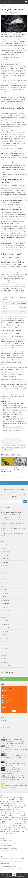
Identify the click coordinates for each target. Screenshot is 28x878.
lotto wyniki (8, 817)
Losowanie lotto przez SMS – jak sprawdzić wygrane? (12, 861)
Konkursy (4, 720)
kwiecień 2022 (5, 593)
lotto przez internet (5, 445)
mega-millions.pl (8, 12)
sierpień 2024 (5, 558)
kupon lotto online (7, 807)
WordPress (10, 876)
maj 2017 (4, 641)
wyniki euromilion (14, 825)
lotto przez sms (13, 445)
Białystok (19, 797)
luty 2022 (4, 596)
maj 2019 (4, 634)
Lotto (2, 5)
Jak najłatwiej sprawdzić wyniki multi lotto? (10, 868)
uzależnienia (23, 447)
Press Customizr (20, 876)
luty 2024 (4, 565)
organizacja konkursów (9, 821)
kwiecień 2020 (5, 631)
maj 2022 (4, 589)
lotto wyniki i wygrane (21, 445)
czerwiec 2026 (5, 548)
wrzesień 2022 (5, 586)
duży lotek (6, 438)
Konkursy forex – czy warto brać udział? (12, 410)
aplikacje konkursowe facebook (8, 797)
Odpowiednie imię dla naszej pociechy (13, 739)
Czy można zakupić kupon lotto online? (14, 776)
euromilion (9, 801)
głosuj (14, 711)
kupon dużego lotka (19, 441)
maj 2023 (4, 579)
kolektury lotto (11, 441)
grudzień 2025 (5, 551)
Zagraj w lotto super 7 (5, 863)
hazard (19, 438)
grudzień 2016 (5, 659)
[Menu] (26, 2)
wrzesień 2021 (5, 610)
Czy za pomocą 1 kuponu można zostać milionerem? (12, 858)
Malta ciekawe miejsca (10, 754)
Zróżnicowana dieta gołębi (11, 761)
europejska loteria (17, 801)
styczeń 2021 (5, 624)
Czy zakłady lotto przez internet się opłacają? (13, 784)
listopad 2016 (5, 662)
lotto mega (8, 814)
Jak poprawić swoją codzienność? (8, 843)
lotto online (16, 814)
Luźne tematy (5, 727)
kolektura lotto (4, 441)
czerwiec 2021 (5, 617)
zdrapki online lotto (9, 833)
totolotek (23, 823)
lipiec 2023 (4, 572)
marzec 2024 (5, 562)
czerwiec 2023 (5, 576)
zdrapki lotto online (14, 831)
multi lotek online (16, 820)
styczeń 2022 (5, 600)
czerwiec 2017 (5, 638)
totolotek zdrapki (16, 447)
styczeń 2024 (5, 569)
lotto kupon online (13, 811)
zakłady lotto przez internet (7, 449)
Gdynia (2, 803)
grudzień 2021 (5, 603)
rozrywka (17, 823)
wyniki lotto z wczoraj (14, 827)
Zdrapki (4, 731)
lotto (16, 809)
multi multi (25, 819)
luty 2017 (4, 652)
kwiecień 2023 (5, 583)
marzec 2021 (5, 621)
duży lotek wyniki (13, 438)
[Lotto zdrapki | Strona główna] (11, 2)
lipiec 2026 (4, 545)
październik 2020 (6, 627)
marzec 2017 (5, 648)
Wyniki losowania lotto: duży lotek (11, 427)
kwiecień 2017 (5, 645)
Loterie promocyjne (10, 809)
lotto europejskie (15, 443)
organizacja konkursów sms (7, 447)
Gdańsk (24, 801)
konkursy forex (8, 805)
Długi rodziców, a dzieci (5, 845)
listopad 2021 (5, 607)
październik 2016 (6, 665)
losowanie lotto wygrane (6, 443)
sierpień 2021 (5, 614)
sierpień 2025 (5, 555)
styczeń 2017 (5, 655)
